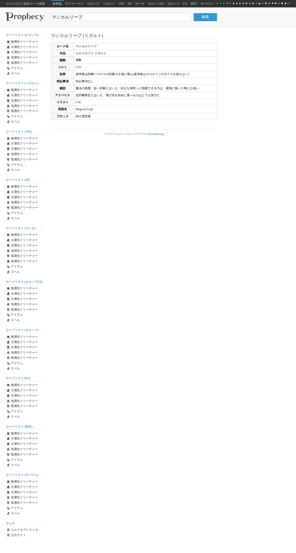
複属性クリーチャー (24, 261)
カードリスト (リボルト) (22, 83)
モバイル (206, 3)
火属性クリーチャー (24, 47)
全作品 (57, 3)
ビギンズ (93, 3)
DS (129, 3)
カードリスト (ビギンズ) (22, 35)
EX (185, 3)
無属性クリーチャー (24, 41)
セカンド (173, 3)
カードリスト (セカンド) (22, 330)
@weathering (155, 134)
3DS (121, 3)
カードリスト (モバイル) (22, 475)
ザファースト (74, 3)
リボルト (109, 3)
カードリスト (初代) (19, 426)
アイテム (17, 68)
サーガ (139, 3)
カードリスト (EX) (18, 378)
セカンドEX (156, 3)
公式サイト (18, 535)
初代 (194, 3)
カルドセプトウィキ (24, 529)
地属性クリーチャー (24, 57)
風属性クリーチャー (24, 62)
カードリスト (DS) (18, 179)
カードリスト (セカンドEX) (24, 281)
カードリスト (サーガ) (20, 228)
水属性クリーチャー (24, 52)
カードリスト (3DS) (19, 131)
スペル (15, 73)
